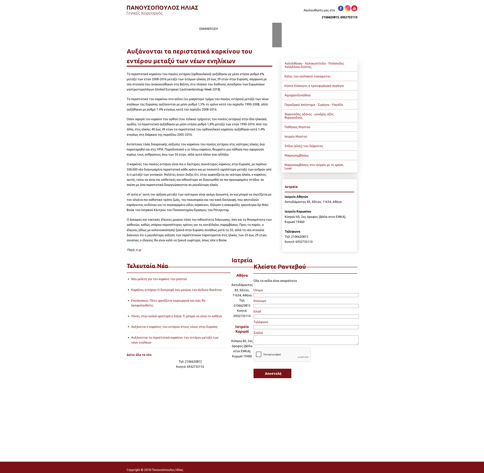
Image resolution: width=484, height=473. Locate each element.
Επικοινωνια (237, 28)
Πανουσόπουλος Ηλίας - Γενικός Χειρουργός (162, 10)
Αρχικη (137, 28)
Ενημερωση (208, 28)
